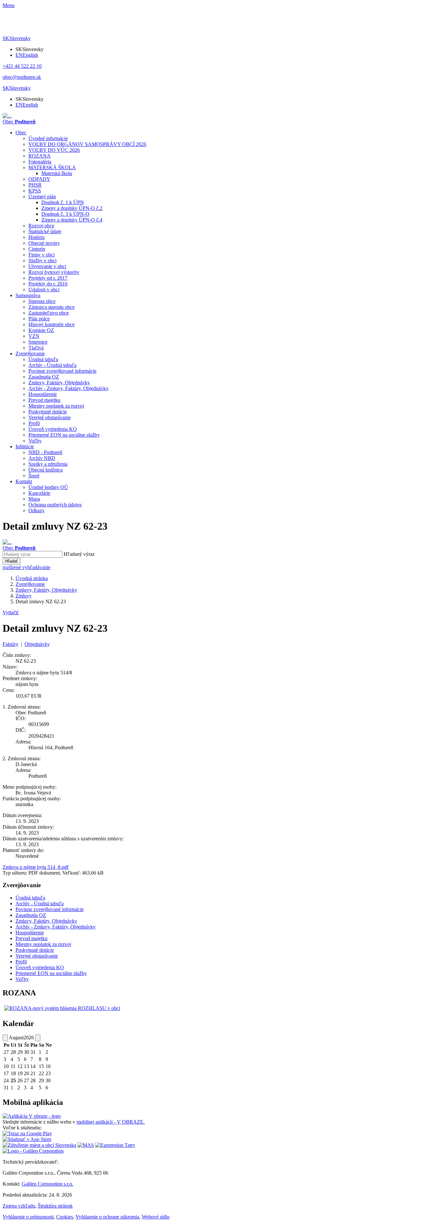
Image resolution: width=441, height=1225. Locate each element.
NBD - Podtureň (45, 452)
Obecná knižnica (45, 469)
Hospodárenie (42, 394)
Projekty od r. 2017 (47, 278)
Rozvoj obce (41, 225)
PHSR (35, 185)
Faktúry (10, 644)
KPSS (34, 190)
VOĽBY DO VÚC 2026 (54, 150)
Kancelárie (39, 493)
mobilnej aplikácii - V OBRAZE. (111, 1122)
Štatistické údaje (44, 231)
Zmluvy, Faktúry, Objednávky (59, 382)
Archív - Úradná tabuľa (52, 365)
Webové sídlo (155, 1217)
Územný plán (42, 196)
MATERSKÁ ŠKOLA (52, 167)
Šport (33, 475)
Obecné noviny (44, 243)
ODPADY (39, 179)
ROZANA (39, 156)
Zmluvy (23, 595)
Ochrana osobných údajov (55, 504)
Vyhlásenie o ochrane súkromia (107, 1217)
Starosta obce (42, 301)
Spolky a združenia (47, 464)
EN (26, 55)
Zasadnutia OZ (43, 376)
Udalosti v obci (43, 289)
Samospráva (27, 295)
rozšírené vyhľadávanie (26, 567)
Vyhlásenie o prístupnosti (28, 1217)
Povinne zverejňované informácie (62, 371)
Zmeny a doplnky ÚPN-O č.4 (71, 220)
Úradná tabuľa (43, 359)
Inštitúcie (24, 446)
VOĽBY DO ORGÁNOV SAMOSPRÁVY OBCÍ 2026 (87, 144)
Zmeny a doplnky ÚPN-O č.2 (71, 208)
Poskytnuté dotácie (47, 411)
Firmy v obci (41, 254)
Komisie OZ (41, 330)
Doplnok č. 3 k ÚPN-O (65, 214)
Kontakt (23, 481)
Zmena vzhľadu (19, 1206)
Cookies (64, 1217)
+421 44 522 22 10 (22, 66)
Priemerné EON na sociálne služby (64, 435)
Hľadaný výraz (79, 554)
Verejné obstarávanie (49, 417)
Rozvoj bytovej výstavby (53, 272)
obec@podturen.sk (22, 77)
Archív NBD (41, 458)
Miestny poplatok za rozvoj (56, 406)
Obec (20, 132)
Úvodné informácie (48, 138)
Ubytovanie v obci (47, 266)
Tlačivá (36, 347)
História (36, 237)
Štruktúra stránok (55, 1206)
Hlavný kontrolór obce (51, 324)
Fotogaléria (39, 161)
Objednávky (37, 644)
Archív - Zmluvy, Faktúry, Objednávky (68, 388)
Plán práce (39, 318)
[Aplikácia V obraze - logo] (32, 1116)
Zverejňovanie (30, 353)
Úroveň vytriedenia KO (52, 429)
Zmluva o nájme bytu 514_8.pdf (35, 867)
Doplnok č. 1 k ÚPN (62, 202)
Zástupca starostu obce (51, 307)
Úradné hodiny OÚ (48, 487)
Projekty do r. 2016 (47, 283)
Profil (34, 423)
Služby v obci (42, 260)
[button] (17, 38)
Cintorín (36, 249)
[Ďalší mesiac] (37, 1037)
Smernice (37, 342)
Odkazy (36, 510)
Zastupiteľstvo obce (48, 313)
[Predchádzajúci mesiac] (5, 1037)
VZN (33, 336)
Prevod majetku (44, 400)
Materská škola (56, 173)
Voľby (35, 440)
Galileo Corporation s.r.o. (47, 1184)
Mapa (34, 499)
